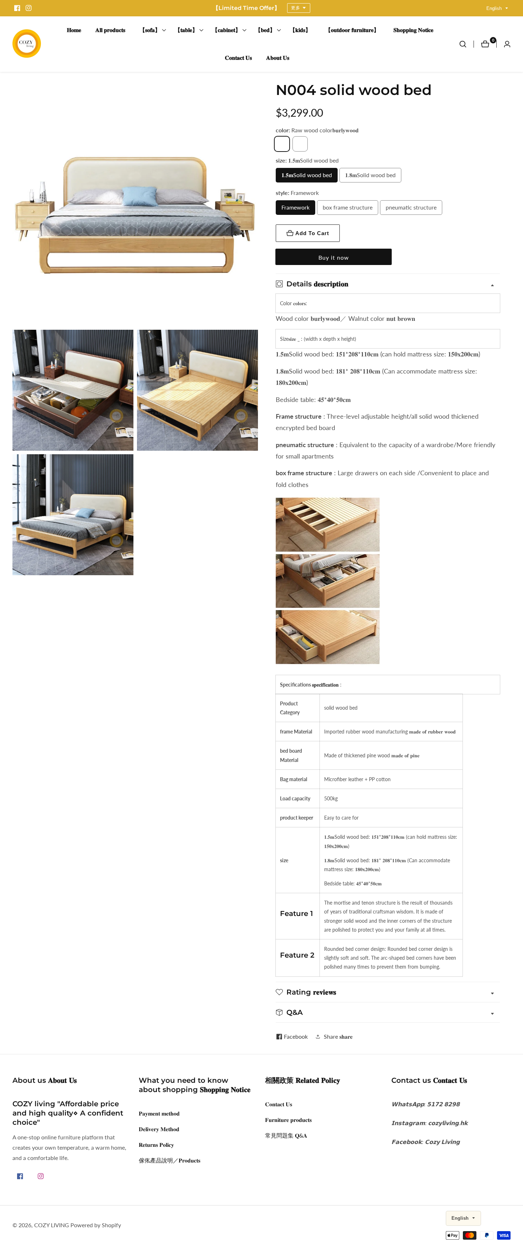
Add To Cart (312, 233)
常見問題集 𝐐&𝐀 (286, 1135)
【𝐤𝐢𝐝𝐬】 (300, 30)
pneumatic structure (411, 207)
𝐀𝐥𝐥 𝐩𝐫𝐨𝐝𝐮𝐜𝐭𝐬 (110, 30)
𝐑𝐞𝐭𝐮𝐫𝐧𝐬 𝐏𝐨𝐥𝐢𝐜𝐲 (156, 1144)
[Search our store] (466, 44)
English (494, 8)
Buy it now (333, 257)
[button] (149, 30)
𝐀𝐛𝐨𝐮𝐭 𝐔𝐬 (277, 57)
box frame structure (348, 207)
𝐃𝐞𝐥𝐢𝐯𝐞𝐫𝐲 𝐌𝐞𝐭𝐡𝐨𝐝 (159, 1128)
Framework (295, 207)
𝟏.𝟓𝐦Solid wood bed (306, 174)
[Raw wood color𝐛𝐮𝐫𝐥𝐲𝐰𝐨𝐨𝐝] (282, 144)
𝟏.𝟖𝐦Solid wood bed (370, 174)
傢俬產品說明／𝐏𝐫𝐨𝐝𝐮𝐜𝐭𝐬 (169, 1160)
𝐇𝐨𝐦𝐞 (74, 30)
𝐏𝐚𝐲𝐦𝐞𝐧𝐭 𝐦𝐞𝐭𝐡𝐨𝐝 (159, 1113)
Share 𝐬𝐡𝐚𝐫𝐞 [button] (338, 1036)
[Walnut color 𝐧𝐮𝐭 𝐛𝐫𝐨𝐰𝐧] (300, 144)
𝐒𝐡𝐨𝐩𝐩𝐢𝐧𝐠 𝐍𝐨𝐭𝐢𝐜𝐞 (413, 30)
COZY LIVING (51, 1225)
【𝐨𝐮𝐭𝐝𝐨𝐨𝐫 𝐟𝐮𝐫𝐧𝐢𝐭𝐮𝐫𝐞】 (352, 30)
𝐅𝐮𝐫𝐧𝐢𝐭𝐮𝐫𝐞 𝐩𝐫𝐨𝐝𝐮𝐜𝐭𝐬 (288, 1119)
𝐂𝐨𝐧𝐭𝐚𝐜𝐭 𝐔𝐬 (238, 57)
